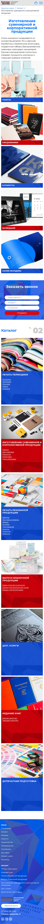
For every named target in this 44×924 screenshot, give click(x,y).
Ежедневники (8, 452)
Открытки (6, 531)
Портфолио (6, 849)
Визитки (5, 517)
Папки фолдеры (9, 459)
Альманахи (6, 382)
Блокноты (6, 454)
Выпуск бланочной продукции (15, 579)
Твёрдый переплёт (10, 720)
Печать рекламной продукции (15, 511)
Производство (7, 846)
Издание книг (11, 713)
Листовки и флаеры (10, 520)
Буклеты (6, 524)
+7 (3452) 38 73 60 (8, 911)
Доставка (5, 853)
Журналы (6, 384)
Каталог (20, 8)
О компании (6, 828)
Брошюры (6, 379)
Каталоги (6, 389)
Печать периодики (15, 375)
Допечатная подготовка (19, 781)
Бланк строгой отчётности (13, 585)
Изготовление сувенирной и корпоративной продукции (22, 443)
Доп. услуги (10, 646)
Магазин (4, 835)
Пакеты (5, 450)
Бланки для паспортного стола (15, 588)
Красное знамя (7, 8)
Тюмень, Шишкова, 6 (10, 914)
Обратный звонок (11, 906)
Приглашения (8, 527)
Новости (4, 839)
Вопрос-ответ (7, 856)
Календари (7, 457)
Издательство (7, 842)
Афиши (5, 522)
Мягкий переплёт (9, 718)
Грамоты (5, 529)
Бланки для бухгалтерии (12, 590)
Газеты (5, 386)
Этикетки (6, 534)
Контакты (5, 860)
